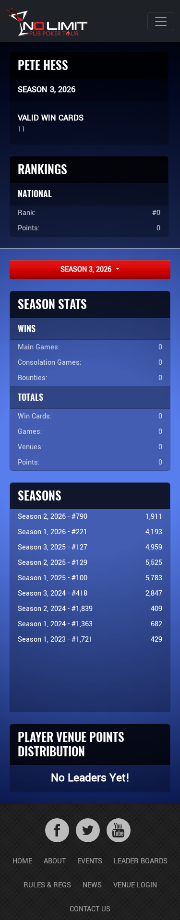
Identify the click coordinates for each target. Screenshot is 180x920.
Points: (29, 462)
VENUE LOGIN (135, 885)
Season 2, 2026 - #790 (52, 517)
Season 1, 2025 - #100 (52, 578)
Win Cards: (35, 416)
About (55, 861)
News (92, 885)
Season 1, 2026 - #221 (52, 532)
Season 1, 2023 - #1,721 (55, 639)
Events (89, 861)
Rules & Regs (47, 885)
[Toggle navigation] (160, 21)
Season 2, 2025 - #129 (52, 563)
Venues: (30, 447)
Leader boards (141, 861)
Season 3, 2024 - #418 (52, 593)
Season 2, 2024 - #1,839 (55, 609)
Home (22, 861)
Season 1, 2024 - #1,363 (55, 624)
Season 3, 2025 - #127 (52, 547)
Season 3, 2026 (86, 269)
